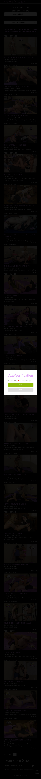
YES (20, 385)
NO (20, 390)
